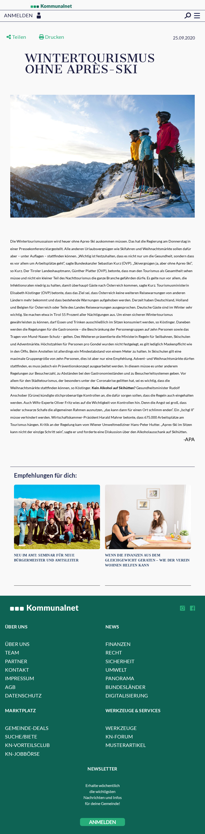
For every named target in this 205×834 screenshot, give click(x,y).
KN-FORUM (119, 736)
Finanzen (118, 644)
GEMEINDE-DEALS (26, 728)
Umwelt (116, 670)
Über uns (17, 644)
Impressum (19, 678)
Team (12, 652)
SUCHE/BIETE (21, 736)
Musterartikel (126, 745)
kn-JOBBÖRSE (22, 754)
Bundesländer (126, 687)
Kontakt (17, 670)
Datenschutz (23, 695)
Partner (16, 661)
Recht (114, 652)
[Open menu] (197, 16)
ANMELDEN (102, 822)
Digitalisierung (127, 695)
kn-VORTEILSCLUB (27, 745)
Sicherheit (120, 661)
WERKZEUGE (121, 728)
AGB (10, 687)
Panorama (120, 678)
